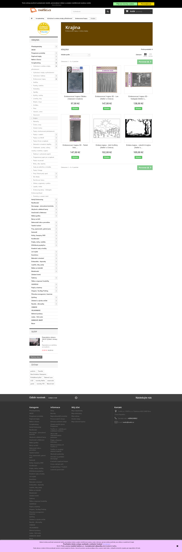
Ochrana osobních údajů (58, 421)
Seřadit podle (65, 54)
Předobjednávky (36, 46)
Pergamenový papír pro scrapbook (43, 157)
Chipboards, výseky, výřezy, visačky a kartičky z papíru (40, 149)
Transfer (40, 371)
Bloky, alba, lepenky (39, 164)
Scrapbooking (36, 63)
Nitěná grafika (35, 216)
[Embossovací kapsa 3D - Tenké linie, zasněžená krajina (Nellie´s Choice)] (75, 128)
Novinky (53, 413)
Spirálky (35, 92)
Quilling (34, 297)
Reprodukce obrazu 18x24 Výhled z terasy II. (49, 339)
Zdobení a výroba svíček (39, 300)
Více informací (56, 5)
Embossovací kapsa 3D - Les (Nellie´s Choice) (106, 97)
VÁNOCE (34, 307)
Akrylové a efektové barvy (39, 209)
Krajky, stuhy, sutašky (38, 242)
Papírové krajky (36, 56)
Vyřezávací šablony (39, 76)
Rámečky (36, 121)
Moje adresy (75, 416)
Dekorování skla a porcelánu (40, 222)
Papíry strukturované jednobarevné (43, 131)
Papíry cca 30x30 (38, 138)
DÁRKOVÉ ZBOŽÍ (37, 320)
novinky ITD (40, 384)
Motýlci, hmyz (37, 102)
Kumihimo (34, 255)
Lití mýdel (34, 252)
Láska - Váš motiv (37, 317)
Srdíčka (35, 82)
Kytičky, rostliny (38, 95)
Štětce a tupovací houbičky (40, 281)
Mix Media (36, 177)
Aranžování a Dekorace (38, 212)
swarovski (50, 380)
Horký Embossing (37, 199)
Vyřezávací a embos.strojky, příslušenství (41, 67)
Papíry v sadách (38, 134)
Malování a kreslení (37, 258)
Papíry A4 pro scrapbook (40, 141)
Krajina (35, 118)
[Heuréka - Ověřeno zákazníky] (43, 28)
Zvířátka (35, 105)
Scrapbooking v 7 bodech (58, 467)
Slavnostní (36, 115)
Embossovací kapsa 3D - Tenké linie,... (75, 146)
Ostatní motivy (37, 128)
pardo (32, 384)
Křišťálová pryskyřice (38, 245)
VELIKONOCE (35, 310)
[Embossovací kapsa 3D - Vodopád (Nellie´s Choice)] (138, 80)
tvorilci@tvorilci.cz (128, 422)
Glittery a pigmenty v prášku (41, 183)
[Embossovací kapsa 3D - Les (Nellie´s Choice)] (107, 80)
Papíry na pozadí (38, 160)
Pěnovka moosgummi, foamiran (41, 294)
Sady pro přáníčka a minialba (42, 167)
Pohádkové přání (35, 377)
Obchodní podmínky (57, 454)
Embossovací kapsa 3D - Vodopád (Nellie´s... (138, 97)
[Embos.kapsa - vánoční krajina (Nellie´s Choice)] (138, 128)
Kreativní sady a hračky (39, 248)
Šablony (34, 278)
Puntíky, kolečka (38, 85)
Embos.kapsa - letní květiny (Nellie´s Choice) (107, 146)
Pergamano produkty (38, 53)
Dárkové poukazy (37, 314)
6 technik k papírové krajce (59, 461)
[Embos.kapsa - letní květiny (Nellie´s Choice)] (107, 128)
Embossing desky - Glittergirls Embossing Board (41, 191)
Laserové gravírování (57, 469)
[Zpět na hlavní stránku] (32, 18)
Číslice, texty (37, 125)
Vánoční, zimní (37, 111)
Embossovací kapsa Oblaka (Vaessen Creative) (75, 97)
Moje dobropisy (77, 413)
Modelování (35, 271)
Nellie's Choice (36, 59)
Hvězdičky (36, 89)
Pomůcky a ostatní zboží (41, 196)
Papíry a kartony (36, 287)
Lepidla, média (37, 186)
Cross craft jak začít (56, 464)
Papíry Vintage (37, 170)
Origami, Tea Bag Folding (39, 291)
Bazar (33, 323)
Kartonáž (34, 232)
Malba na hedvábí (37, 268)
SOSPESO (34, 284)
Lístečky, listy (37, 98)
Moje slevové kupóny (78, 421)
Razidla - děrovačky (37, 304)
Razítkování (35, 203)
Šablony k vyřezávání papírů (42, 154)
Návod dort (50, 384)
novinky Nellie (40, 380)
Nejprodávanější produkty (58, 416)
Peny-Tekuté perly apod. (40, 173)
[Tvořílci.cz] (48, 9)
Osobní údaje (76, 419)
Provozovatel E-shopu (57, 419)
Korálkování (35, 238)
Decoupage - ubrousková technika (42, 206)
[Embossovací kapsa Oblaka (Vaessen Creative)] (75, 80)
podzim (32, 371)
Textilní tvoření (36, 225)
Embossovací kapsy (39, 79)
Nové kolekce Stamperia (38, 374)
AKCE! (33, 50)
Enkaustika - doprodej (38, 261)
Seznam (150, 56)
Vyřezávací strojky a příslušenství (43, 72)
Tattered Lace (48, 377)
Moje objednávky (77, 411)
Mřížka (145, 56)
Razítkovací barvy (38, 180)
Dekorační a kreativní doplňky (42, 144)
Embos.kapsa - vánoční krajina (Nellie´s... (138, 146)
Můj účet (76, 407)
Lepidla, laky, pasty (37, 265)
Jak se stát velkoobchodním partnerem (55, 435)
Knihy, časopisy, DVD (38, 235)
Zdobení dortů (36, 274)
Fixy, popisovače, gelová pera (41, 229)
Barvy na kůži (35, 219)
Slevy (34, 331)
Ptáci (34, 108)
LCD (31, 380)
